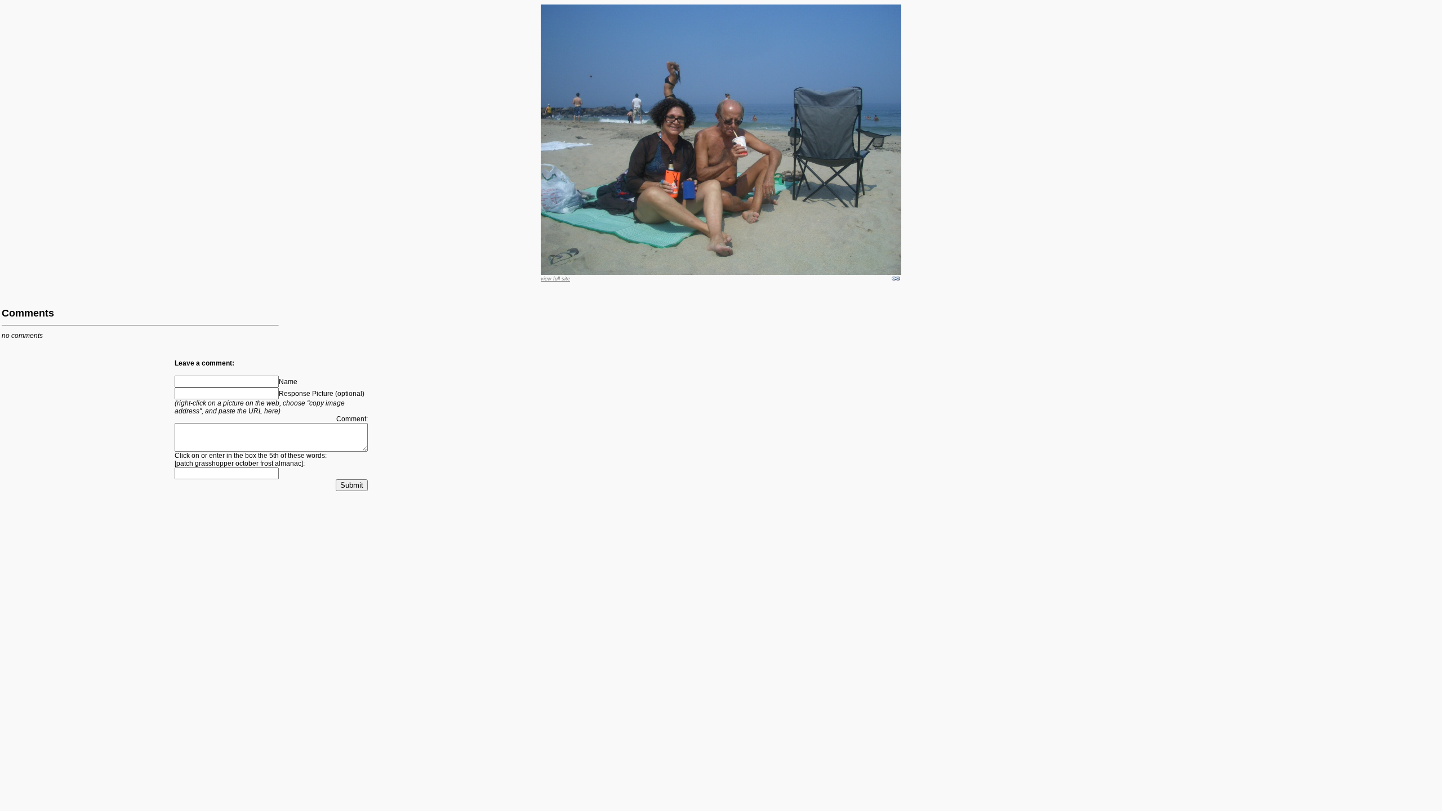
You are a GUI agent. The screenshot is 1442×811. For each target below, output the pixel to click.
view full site (555, 279)
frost (266, 463)
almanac (288, 463)
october (247, 463)
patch (184, 463)
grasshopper (214, 463)
